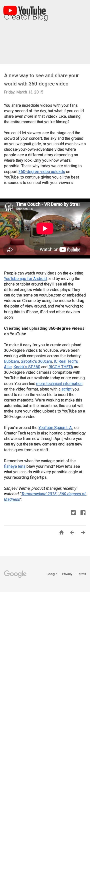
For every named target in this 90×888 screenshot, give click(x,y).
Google (52, 574)
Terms (81, 574)
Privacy (67, 574)
